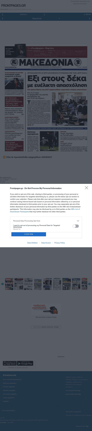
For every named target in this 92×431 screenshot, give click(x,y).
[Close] (87, 188)
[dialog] (46, 215)
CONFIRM (28, 234)
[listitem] (46, 221)
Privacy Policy (59, 243)
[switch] (76, 226)
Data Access (46, 243)
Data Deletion (32, 243)
